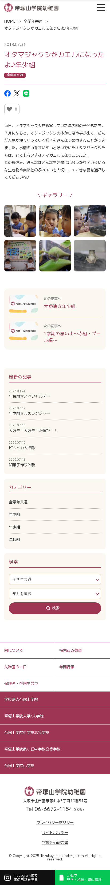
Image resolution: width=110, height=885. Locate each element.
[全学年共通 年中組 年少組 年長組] (55, 579)
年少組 (14, 527)
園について (13, 650)
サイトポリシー (55, 832)
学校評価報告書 (55, 842)
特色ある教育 (70, 650)
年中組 (14, 514)
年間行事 (66, 667)
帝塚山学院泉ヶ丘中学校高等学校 (32, 749)
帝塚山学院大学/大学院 (24, 716)
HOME (9, 21)
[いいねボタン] (9, 109)
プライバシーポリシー (55, 822)
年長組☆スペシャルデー (29, 394)
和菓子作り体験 (22, 462)
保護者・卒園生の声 (21, 683)
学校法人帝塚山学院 (21, 699)
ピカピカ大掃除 (22, 445)
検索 (56, 608)
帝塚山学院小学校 (19, 765)
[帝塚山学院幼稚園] (31, 7)
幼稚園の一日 (15, 667)
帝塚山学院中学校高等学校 (26, 732)
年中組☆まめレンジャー (29, 411)
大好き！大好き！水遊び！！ (33, 428)
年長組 (14, 539)
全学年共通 (33, 21)
